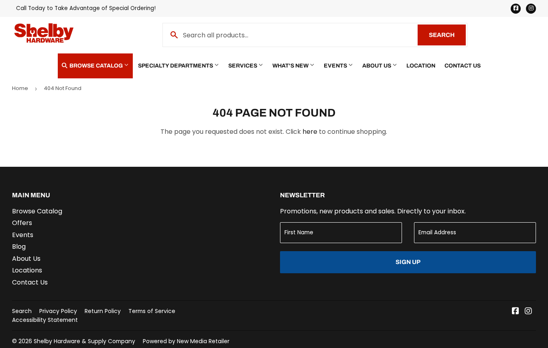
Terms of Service (151, 311)
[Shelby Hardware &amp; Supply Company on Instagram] (528, 311)
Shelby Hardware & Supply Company (84, 341)
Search (447, 35)
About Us (377, 66)
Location (420, 66)
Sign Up (408, 262)
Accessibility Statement (45, 320)
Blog (19, 246)
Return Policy (103, 311)
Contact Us (462, 66)
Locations (27, 270)
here (309, 131)
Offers (22, 222)
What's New (291, 66)
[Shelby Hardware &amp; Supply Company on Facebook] (515, 311)
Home (20, 88)
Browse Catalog (96, 66)
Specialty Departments (176, 66)
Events (336, 66)
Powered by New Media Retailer (186, 341)
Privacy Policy (58, 311)
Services (243, 66)
